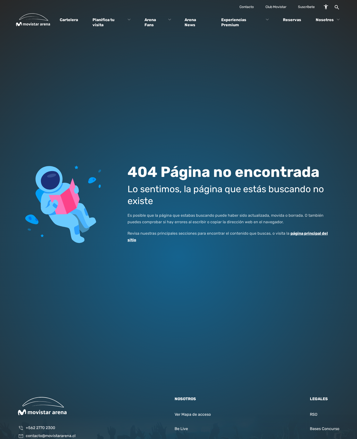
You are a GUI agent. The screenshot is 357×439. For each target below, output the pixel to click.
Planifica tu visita (103, 22)
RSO (313, 415)
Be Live (181, 429)
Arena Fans (150, 22)
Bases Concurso (324, 429)
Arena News (190, 22)
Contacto (246, 7)
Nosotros (325, 20)
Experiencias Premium (233, 22)
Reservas (292, 20)
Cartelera (69, 20)
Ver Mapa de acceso (193, 415)
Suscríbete (306, 7)
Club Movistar (275, 7)
